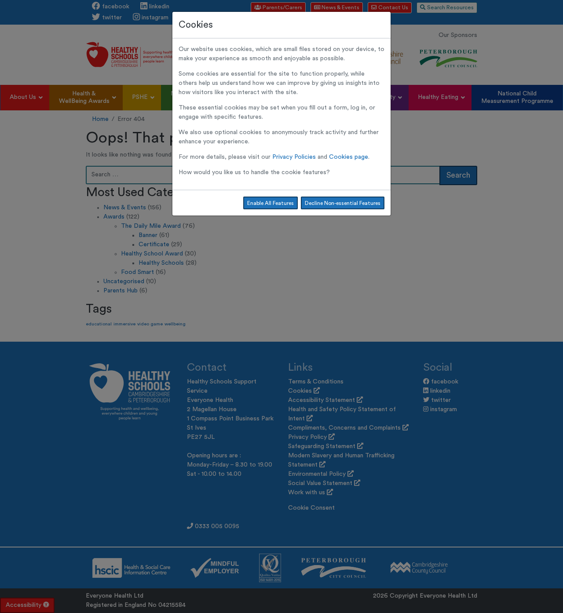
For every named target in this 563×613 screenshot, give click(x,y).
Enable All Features (270, 203)
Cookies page (348, 157)
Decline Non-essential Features (342, 203)
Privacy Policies (294, 157)
